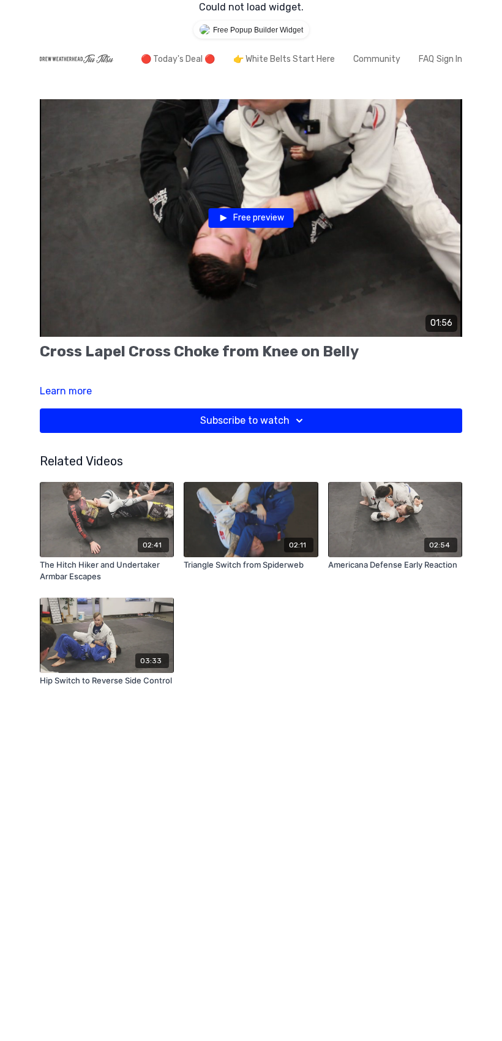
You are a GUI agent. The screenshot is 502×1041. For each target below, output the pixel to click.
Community (376, 59)
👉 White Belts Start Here (284, 59)
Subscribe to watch (245, 420)
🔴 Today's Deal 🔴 (178, 59)
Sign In (449, 59)
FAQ (426, 59)
